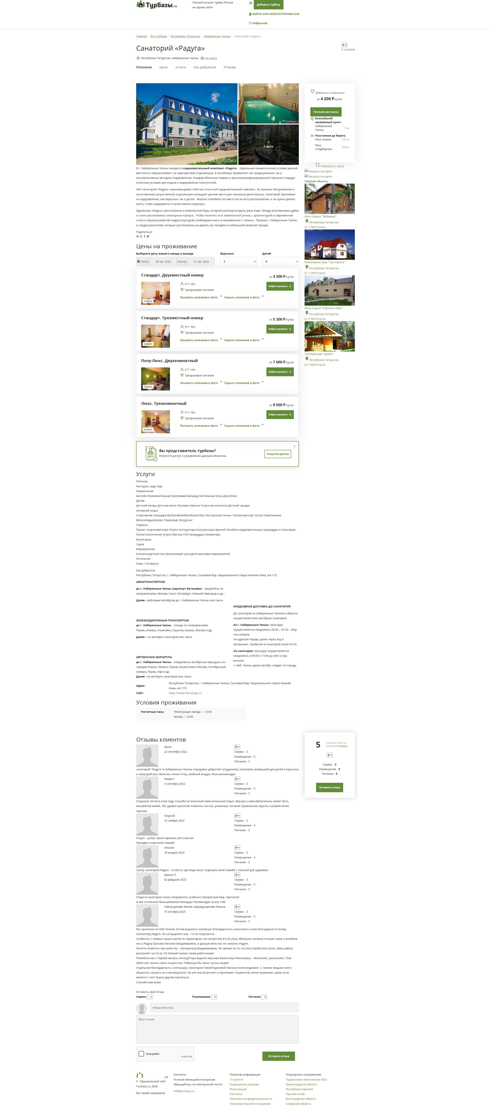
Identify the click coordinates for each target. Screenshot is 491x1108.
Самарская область (298, 1104)
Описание (144, 67)
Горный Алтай (295, 1094)
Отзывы (230, 67)
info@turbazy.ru (184, 1091)
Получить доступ (278, 454)
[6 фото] (155, 421)
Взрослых (227, 253)
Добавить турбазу (268, 4)
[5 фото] (155, 378)
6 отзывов (348, 49)
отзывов (341, 746)
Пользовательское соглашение (250, 1104)
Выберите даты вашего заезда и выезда (164, 253)
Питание (254, 996)
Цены (163, 67)
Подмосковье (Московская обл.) (306, 1079)
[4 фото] (155, 293)
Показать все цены (326, 112)
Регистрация (238, 1089)
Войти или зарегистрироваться (275, 14)
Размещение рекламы (244, 1084)
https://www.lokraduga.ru (185, 693)
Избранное (259, 23)
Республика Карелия (299, 1089)
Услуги (180, 67)
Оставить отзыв (278, 1056)
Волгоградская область (301, 1099)
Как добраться (205, 67)
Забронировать (278, 286)
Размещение (201, 996)
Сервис (141, 996)
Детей (266, 253)
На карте (211, 58)
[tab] (216, 293)
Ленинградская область (301, 1084)
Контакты (236, 1094)
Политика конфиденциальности (251, 1099)
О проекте (236, 1079)
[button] (222, 297)
